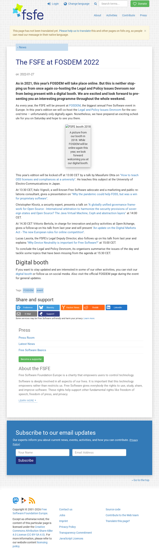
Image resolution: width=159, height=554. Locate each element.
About (97, 15)
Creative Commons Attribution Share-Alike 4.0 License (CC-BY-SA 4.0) (33, 530)
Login (55, 3)
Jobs (62, 515)
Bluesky (50, 307)
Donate (142, 3)
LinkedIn (118, 307)
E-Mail (28, 314)
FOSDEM (75, 105)
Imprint (63, 521)
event (40, 290)
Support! (50, 314)
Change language (78, 3)
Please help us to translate (75, 30)
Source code (113, 509)
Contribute (128, 15)
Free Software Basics (32, 350)
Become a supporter (31, 359)
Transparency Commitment (75, 532)
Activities (111, 15)
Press (143, 15)
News (22, 47)
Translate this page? (118, 521)
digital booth (24, 274)
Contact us (65, 509)
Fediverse (28, 307)
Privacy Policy (67, 526)
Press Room (27, 337)
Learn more (26, 400)
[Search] (95, 4)
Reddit (95, 307)
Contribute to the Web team (122, 515)
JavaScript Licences (71, 538)
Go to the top (141, 480)
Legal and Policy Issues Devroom (100, 110)
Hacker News (72, 307)
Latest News (27, 344)
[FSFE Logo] (28, 12)
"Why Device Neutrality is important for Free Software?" (63, 242)
